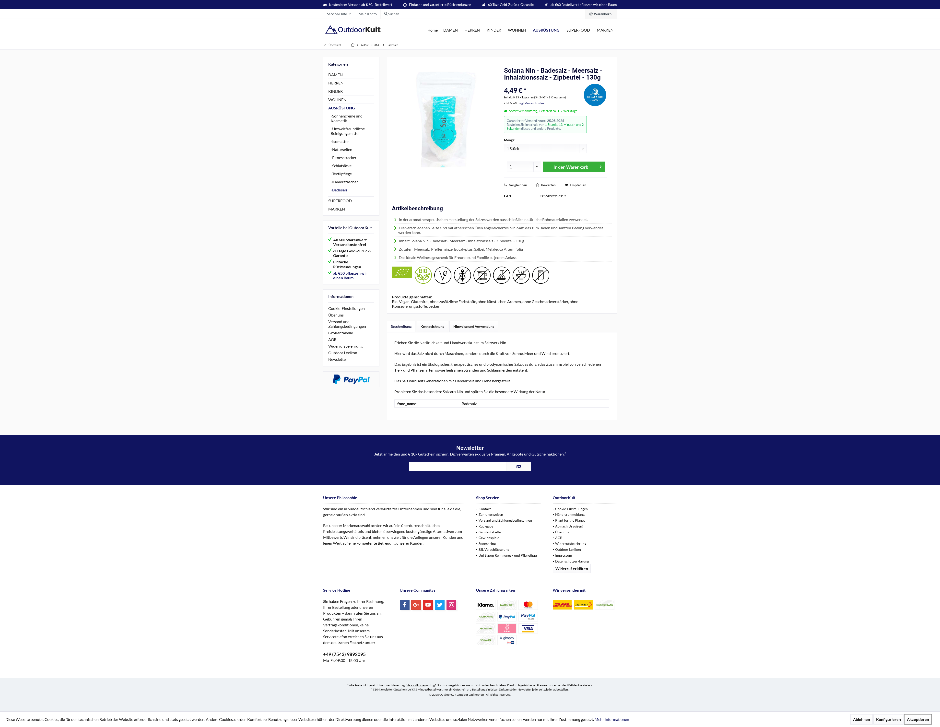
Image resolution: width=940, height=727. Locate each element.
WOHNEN (337, 99)
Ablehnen (861, 719)
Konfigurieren (888, 719)
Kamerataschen (345, 181)
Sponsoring (487, 543)
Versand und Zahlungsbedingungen (347, 323)
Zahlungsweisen (491, 514)
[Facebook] (405, 605)
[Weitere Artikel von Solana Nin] (595, 94)
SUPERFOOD (340, 200)
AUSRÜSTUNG (341, 108)
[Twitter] (440, 605)
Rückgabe (486, 526)
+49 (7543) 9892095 (344, 654)
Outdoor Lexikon (342, 352)
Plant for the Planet (570, 520)
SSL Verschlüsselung (494, 549)
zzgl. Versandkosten (531, 103)
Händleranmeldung (570, 514)
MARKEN (336, 209)
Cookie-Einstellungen (346, 308)
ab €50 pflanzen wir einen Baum (350, 275)
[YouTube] (428, 605)
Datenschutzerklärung (572, 561)
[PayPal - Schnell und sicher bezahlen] (351, 379)
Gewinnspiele (489, 538)
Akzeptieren (918, 719)
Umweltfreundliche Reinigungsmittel (348, 131)
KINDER (335, 91)
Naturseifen (341, 149)
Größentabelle (340, 332)
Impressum (563, 555)
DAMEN (335, 74)
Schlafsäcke (341, 165)
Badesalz (339, 190)
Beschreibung (401, 326)
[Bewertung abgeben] (543, 84)
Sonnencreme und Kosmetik (347, 118)
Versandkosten (416, 685)
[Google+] (416, 605)
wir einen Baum (605, 4)
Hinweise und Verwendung (473, 326)
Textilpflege (341, 173)
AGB (332, 339)
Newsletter (337, 359)
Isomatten (340, 141)
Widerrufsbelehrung (345, 346)
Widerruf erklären (571, 568)
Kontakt (485, 509)
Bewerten (548, 185)
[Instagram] (451, 605)
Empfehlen (577, 185)
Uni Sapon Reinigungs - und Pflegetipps (508, 555)
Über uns (336, 315)
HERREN (335, 83)
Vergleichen (517, 185)
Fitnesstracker (343, 157)
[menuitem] (601, 14)
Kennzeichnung (432, 326)
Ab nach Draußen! (569, 526)
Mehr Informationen (612, 719)
